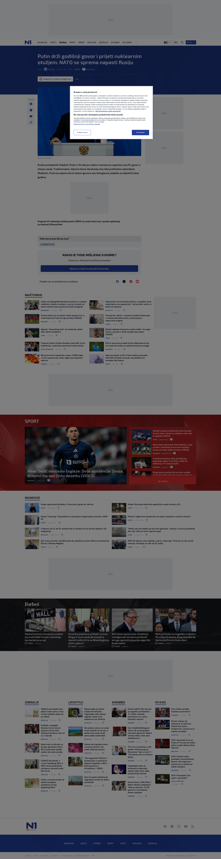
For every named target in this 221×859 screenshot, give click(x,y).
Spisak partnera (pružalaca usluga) (87, 124)
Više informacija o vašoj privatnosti (108, 111)
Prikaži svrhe (82, 132)
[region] (111, 112)
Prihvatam (140, 132)
